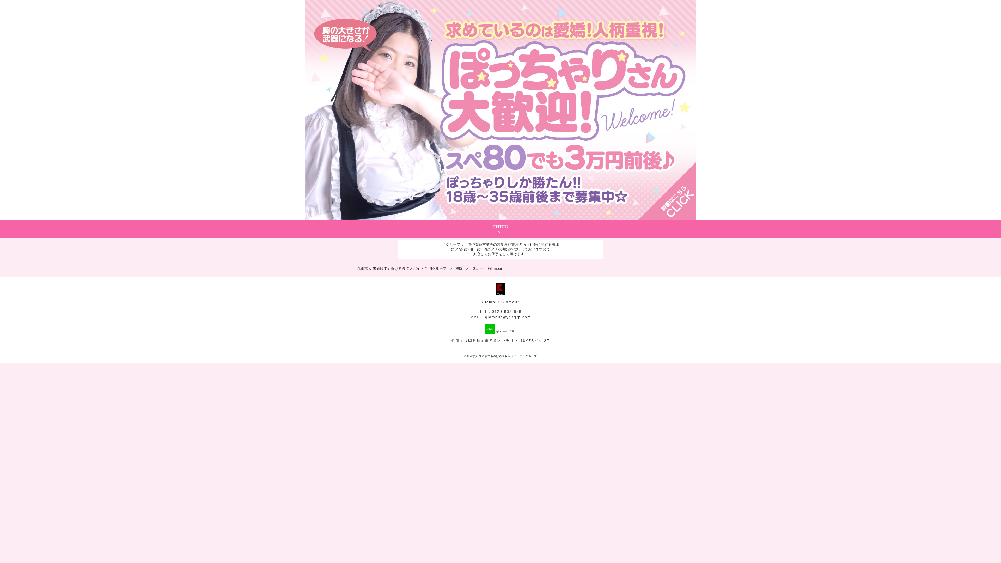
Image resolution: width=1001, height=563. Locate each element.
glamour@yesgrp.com (508, 317)
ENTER (501, 226)
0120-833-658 (507, 311)
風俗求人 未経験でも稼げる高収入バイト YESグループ (502, 356)
